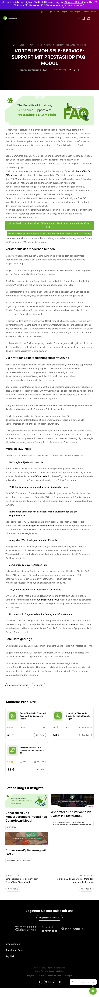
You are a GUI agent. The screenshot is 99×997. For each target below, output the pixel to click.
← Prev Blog (13, 889)
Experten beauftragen (71, 12)
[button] (79, 18)
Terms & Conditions (56, 968)
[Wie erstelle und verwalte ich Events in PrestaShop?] (72, 800)
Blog (22, 45)
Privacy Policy (40, 968)
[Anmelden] (83, 18)
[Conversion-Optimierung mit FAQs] (26, 838)
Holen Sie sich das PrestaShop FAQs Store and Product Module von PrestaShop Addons (49, 225)
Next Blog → (86, 889)
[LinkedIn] (46, 982)
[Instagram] (40, 982)
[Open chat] (93, 991)
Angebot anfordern (48, 918)
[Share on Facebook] (79, 70)
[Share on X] (70, 70)
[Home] (14, 45)
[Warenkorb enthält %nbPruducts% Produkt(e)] (88, 18)
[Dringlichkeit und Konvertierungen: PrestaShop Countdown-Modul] (26, 801)
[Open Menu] (94, 18)
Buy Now (40, 735)
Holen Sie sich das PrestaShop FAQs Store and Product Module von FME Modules (49, 233)
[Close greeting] (93, 982)
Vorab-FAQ (38, 685)
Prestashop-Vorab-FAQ (17, 685)
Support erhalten (89, 12)
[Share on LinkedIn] (74, 70)
